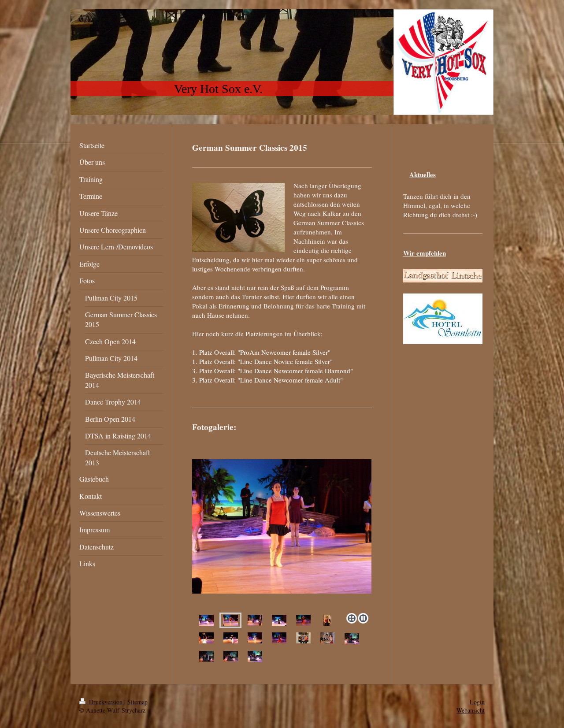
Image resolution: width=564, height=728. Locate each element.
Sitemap (137, 702)
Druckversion (105, 702)
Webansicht (470, 710)
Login (477, 702)
